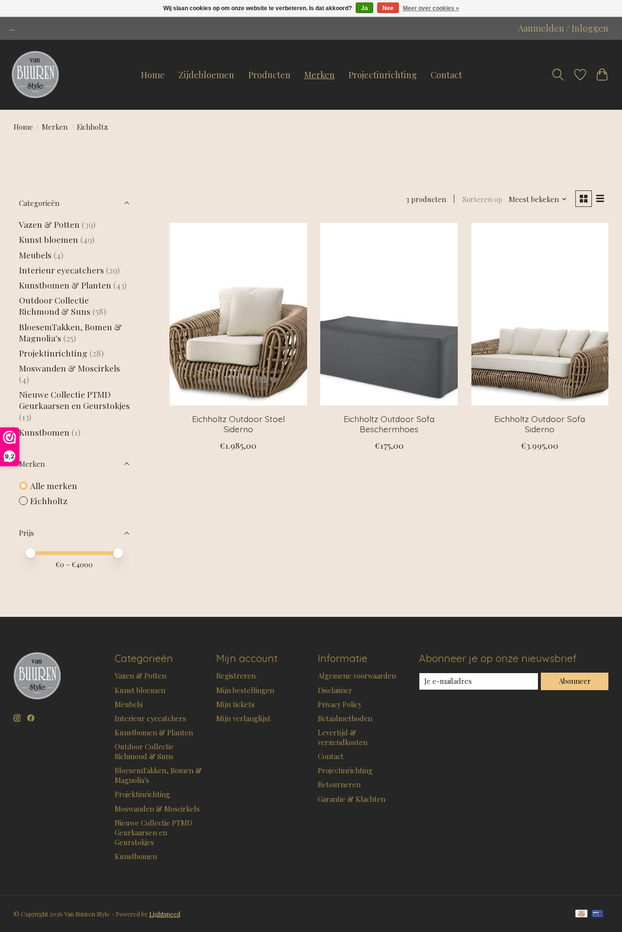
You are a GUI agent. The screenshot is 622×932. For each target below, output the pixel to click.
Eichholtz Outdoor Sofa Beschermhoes (389, 423)
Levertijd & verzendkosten (342, 737)
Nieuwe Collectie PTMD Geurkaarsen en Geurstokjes (74, 400)
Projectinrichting (382, 75)
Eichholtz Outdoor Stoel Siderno (238, 423)
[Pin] (597, 914)
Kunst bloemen (48, 239)
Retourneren (339, 784)
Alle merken (53, 485)
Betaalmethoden (345, 718)
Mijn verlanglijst (243, 718)
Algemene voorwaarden (357, 675)
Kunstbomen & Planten (65, 284)
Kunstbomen (44, 432)
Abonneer (575, 681)
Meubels (35, 254)
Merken (319, 75)
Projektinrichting (53, 352)
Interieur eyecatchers (61, 269)
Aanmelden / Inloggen (563, 28)
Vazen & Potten (49, 224)
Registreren (236, 675)
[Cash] (581, 914)
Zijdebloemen (206, 75)
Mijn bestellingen (245, 690)
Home (153, 75)
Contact (446, 75)
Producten (269, 75)
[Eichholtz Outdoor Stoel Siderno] (238, 314)
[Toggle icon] (558, 75)
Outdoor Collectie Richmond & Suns (55, 305)
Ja (364, 8)
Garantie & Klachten (351, 799)
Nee (388, 8)
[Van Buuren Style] (35, 74)
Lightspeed (164, 914)
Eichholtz (49, 500)
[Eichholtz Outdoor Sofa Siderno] (540, 314)
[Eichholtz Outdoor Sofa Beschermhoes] (389, 314)
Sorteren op (482, 199)
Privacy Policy (340, 704)
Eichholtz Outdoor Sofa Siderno (539, 423)
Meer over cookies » (431, 8)
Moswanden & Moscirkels (69, 367)
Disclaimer (335, 690)
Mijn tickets (235, 704)
